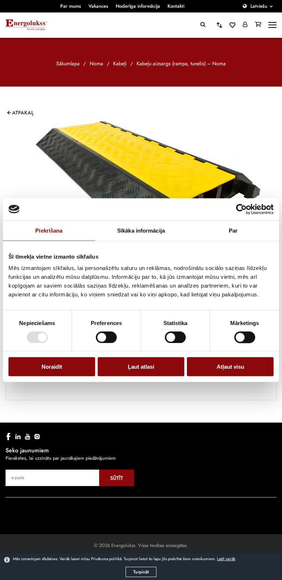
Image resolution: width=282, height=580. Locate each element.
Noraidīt (51, 367)
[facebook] (8, 436)
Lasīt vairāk (226, 559)
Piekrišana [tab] (48, 230)
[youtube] (27, 436)
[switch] (106, 337)
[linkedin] (18, 436)
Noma (96, 63)
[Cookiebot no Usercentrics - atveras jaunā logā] (241, 209)
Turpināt (141, 572)
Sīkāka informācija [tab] (141, 230)
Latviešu (258, 6)
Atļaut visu (230, 367)
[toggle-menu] (272, 25)
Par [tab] (233, 230)
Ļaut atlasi (141, 367)
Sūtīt (116, 478)
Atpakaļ (23, 112)
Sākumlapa (68, 63)
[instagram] (37, 436)
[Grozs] (258, 25)
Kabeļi (120, 63)
